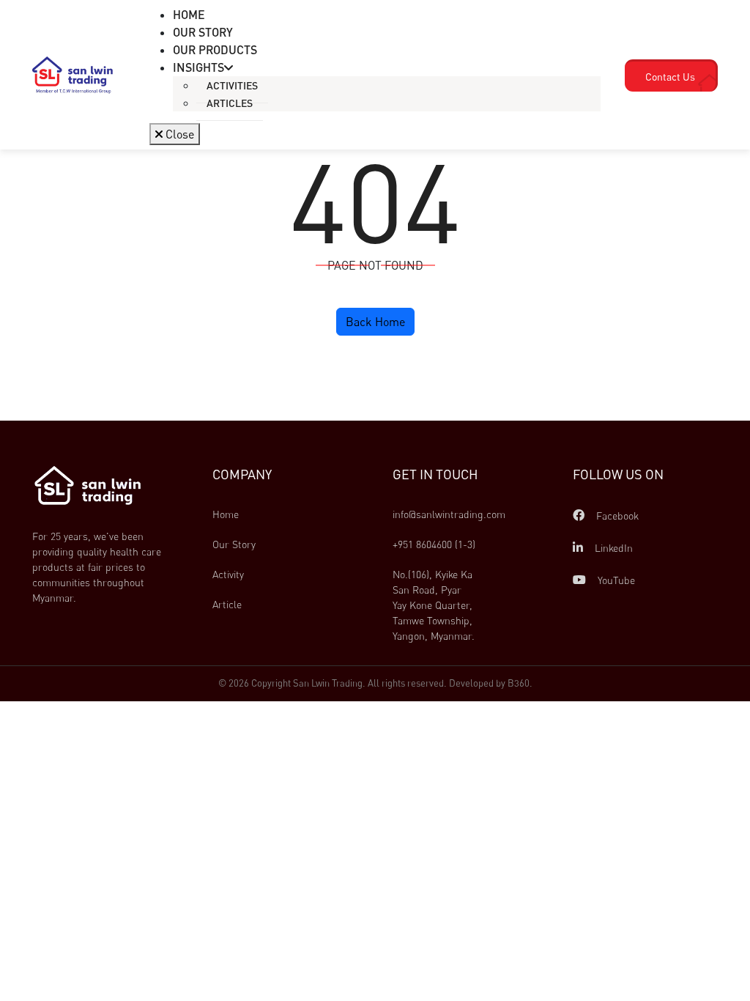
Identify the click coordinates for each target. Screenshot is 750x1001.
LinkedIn (612, 548)
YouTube (615, 580)
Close (178, 134)
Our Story (234, 544)
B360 (519, 683)
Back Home (375, 321)
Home (225, 514)
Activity (228, 574)
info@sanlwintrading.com (449, 514)
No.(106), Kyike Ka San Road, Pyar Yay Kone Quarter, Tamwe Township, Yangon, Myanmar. (434, 605)
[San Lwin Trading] (72, 74)
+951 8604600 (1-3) (434, 544)
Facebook (616, 515)
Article (227, 604)
